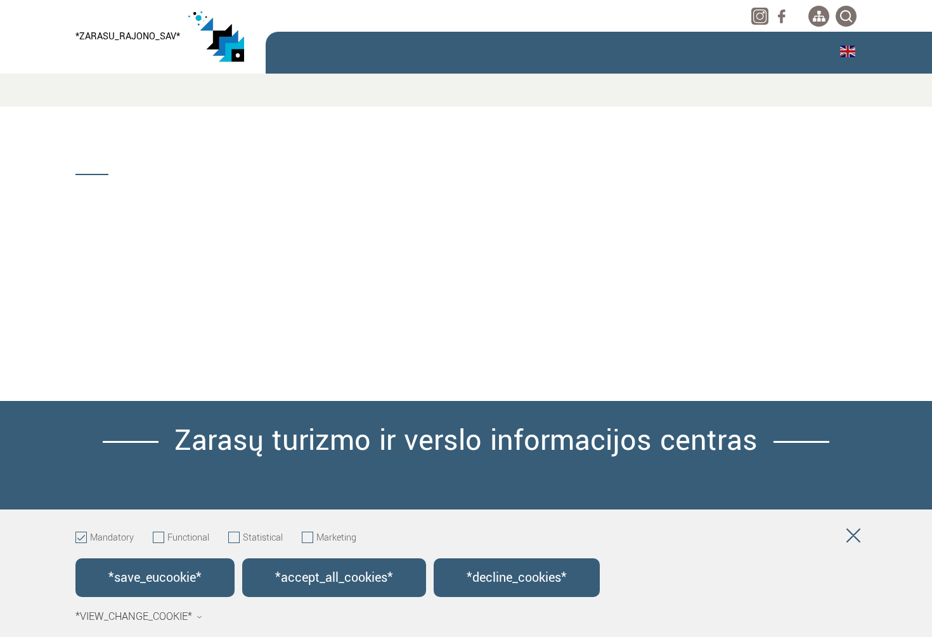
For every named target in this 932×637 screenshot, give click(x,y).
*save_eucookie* (155, 577)
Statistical (263, 538)
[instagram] (759, 16)
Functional (188, 538)
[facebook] (781, 16)
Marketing (336, 538)
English (848, 51)
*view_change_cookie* (133, 617)
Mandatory (112, 538)
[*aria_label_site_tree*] (818, 16)
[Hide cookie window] (853, 538)
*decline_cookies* (517, 577)
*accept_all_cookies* (334, 577)
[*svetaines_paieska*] (846, 16)
